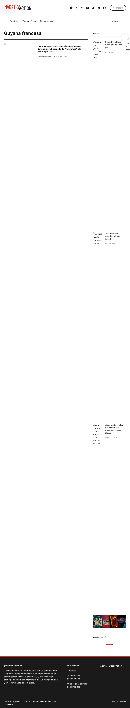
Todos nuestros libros (108, 621)
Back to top (125, 702)
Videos (25, 21)
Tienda (34, 21)
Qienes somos (46, 21)
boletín (111, 670)
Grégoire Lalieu (111, 437)
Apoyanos (116, 21)
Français (115, 701)
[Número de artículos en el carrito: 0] (126, 38)
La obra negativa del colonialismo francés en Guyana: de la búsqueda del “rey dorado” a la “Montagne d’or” (59, 49)
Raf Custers (110, 244)
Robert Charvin (111, 52)
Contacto (71, 670)
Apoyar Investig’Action (111, 666)
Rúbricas (14, 21)
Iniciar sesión (118, 8)
